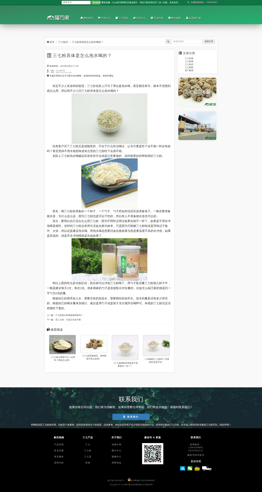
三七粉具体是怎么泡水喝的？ (87, 42)
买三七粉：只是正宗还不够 (68, 320)
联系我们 (132, 417)
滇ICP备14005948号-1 (115, 480)
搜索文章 (209, 41)
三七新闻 (189, 61)
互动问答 (158, 18)
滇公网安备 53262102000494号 (143, 480)
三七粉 (91, 86)
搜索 (97, 3)
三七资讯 (123, 18)
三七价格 (189, 58)
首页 (51, 42)
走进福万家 (194, 18)
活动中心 (141, 18)
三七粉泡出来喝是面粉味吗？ (69, 315)
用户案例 (189, 70)
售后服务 (176, 18)
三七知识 (63, 42)
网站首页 (88, 18)
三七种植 (189, 67)
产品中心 (105, 18)
